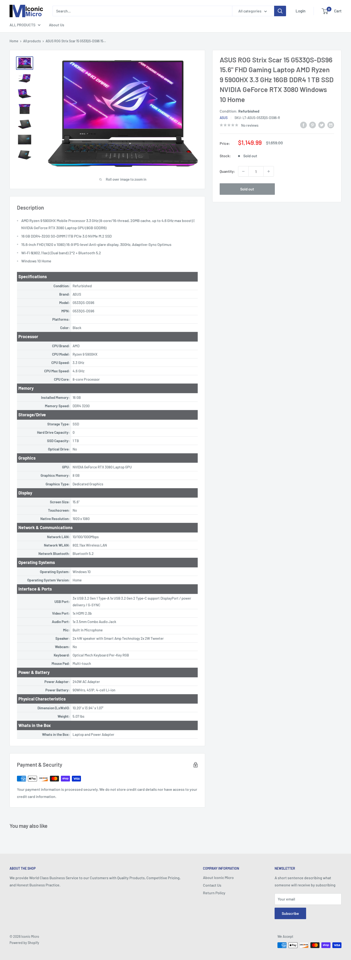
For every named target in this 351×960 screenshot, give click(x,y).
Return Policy (214, 892)
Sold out (247, 189)
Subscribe (290, 913)
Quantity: (227, 171)
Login (300, 10)
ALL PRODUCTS (22, 24)
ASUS (224, 118)
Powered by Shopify (24, 943)
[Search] (280, 11)
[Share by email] (330, 124)
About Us (56, 24)
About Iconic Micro (218, 877)
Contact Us (212, 885)
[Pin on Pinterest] (312, 124)
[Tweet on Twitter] (321, 124)
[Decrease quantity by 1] (243, 171)
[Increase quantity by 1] (269, 171)
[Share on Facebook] (303, 124)
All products (32, 41)
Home (14, 41)
